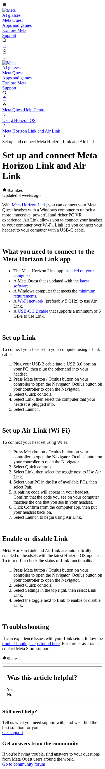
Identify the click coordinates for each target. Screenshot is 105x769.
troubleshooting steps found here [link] (31, 643)
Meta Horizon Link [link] (29, 204)
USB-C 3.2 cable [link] (33, 311)
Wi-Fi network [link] (30, 301)
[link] (9, 10)
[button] (52, 5)
